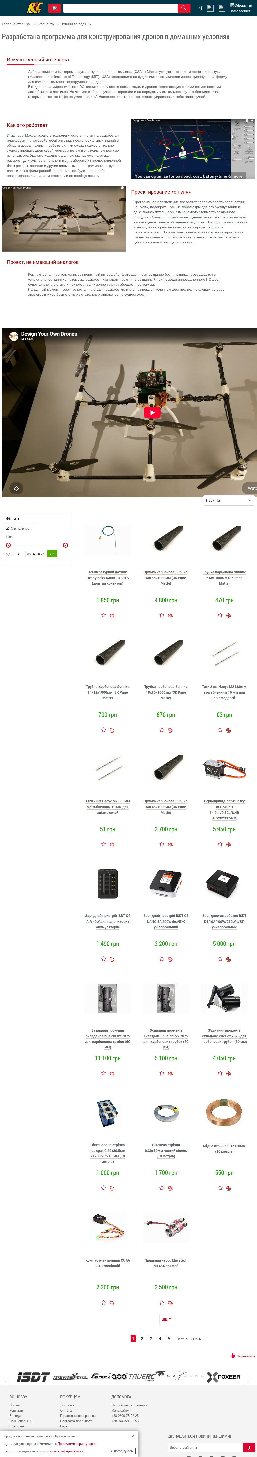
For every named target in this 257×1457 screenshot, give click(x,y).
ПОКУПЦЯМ (70, 1397)
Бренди (15, 1416)
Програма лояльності (76, 1421)
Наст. (181, 1339)
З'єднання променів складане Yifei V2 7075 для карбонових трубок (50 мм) (224, 1036)
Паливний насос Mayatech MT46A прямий (165, 1263)
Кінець (196, 1339)
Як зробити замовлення (129, 1405)
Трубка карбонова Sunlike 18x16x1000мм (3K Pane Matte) (165, 692)
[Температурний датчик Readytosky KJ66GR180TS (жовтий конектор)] (108, 540)
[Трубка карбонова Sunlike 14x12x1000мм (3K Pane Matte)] (108, 654)
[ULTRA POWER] (71, 1377)
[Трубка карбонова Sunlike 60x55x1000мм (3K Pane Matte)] (166, 540)
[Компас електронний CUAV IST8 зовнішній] (108, 1227)
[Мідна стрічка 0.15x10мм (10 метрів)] (224, 1113)
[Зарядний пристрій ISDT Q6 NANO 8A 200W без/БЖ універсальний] (166, 883)
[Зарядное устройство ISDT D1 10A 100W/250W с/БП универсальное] (224, 883)
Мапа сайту (120, 1410)
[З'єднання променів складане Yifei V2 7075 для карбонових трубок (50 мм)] (224, 998)
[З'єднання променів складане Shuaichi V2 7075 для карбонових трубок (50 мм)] (166, 998)
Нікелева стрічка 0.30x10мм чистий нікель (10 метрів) (166, 1150)
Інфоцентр (45, 24)
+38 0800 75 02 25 (125, 1416)
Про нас (15, 1405)
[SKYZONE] (186, 1376)
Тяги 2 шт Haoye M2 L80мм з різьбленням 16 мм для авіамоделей (224, 692)
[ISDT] (33, 1377)
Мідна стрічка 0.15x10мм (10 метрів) (224, 1148)
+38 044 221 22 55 (125, 1421)
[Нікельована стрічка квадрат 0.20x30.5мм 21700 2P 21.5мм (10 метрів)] (108, 1113)
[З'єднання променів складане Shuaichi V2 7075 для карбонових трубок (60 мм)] (108, 998)
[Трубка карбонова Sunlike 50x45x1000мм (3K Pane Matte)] (166, 769)
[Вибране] (222, 8)
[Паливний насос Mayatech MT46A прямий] (166, 1227)
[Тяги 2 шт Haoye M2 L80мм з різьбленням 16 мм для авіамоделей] (224, 654)
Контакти (16, 1410)
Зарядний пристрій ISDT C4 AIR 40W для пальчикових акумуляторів (107, 921)
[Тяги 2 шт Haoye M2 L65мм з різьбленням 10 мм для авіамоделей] (108, 769)
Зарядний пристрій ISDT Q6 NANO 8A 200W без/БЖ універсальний (166, 921)
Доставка (67, 1405)
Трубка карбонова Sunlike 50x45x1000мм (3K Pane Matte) (165, 807)
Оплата (66, 1410)
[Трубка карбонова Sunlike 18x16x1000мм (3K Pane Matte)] (166, 654)
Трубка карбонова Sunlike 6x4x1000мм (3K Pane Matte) (224, 578)
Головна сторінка (16, 24)
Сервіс (65, 1426)
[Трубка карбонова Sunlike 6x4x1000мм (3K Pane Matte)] (224, 540)
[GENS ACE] (109, 1377)
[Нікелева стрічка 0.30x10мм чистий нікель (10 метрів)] (166, 1113)
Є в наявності (20, 528)
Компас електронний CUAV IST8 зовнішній (107, 1263)
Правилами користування (77, 1444)
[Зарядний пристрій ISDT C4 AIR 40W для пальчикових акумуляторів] (108, 883)
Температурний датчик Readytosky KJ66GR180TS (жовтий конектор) (108, 578)
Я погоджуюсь (122, 1451)
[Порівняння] (112, 615)
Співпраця (17, 1426)
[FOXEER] (224, 1377)
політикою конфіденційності (63, 1451)
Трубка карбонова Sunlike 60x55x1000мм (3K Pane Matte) (165, 578)
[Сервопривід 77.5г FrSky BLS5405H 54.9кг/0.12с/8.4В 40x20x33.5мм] (224, 769)
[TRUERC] (147, 1376)
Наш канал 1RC (21, 1421)
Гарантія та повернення (78, 1416)
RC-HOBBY (18, 1397)
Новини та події (73, 24)
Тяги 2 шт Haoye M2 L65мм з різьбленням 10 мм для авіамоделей (108, 807)
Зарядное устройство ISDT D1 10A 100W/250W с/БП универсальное (224, 921)
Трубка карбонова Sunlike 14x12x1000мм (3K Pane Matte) (107, 692)
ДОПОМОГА (121, 1397)
